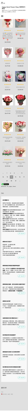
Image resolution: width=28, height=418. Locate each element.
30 (11, 181)
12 (3, 177)
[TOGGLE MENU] (2, 16)
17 (23, 177)
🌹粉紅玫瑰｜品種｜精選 (7, 394)
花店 (2, 392)
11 (21, 173)
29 (7, 181)
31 (15, 181)
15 (15, 177)
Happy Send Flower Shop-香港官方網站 (13, 7)
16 (19, 177)
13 (7, 177)
